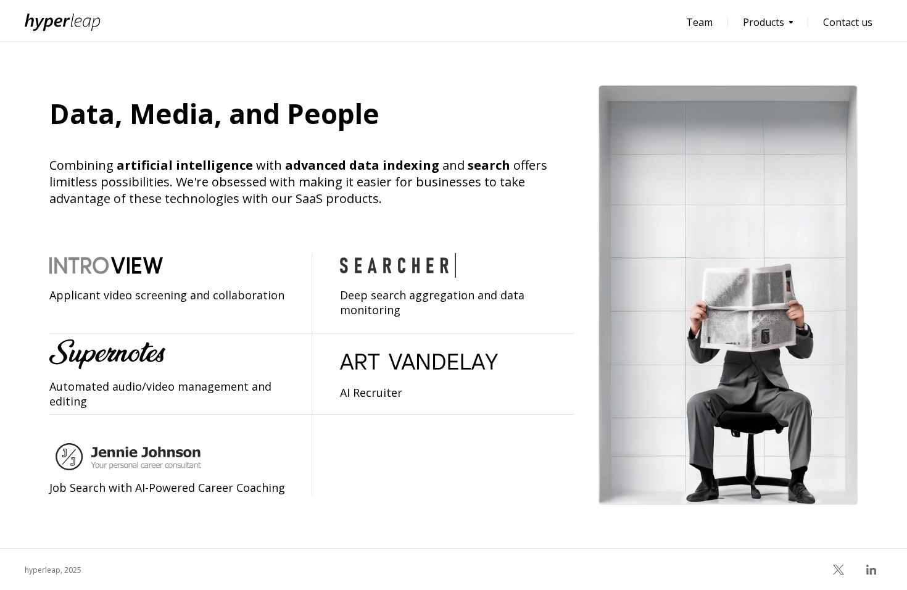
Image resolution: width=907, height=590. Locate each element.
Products (763, 22)
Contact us (847, 22)
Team (699, 22)
